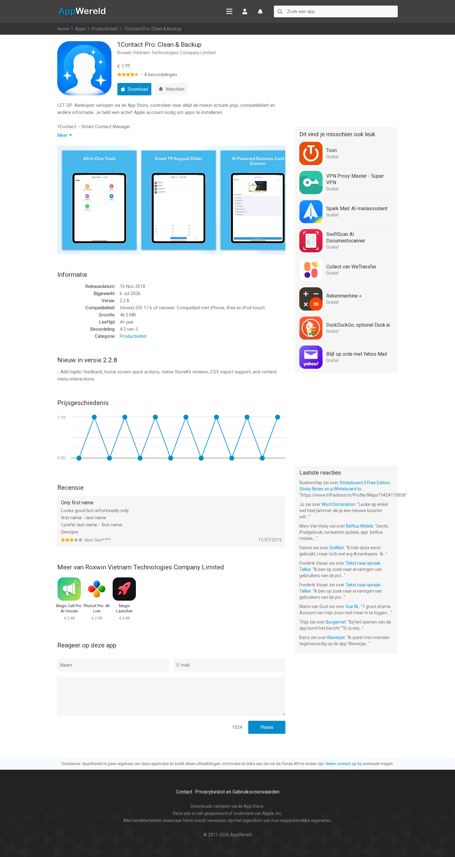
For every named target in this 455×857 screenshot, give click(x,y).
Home (63, 28)
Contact (184, 792)
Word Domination (338, 504)
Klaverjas (336, 637)
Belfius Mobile (359, 526)
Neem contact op (341, 763)
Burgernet (336, 622)
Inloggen (244, 11)
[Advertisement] (346, 80)
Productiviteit (105, 28)
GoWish (336, 547)
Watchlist (260, 11)
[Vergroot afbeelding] (99, 200)
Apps (80, 28)
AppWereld (82, 11)
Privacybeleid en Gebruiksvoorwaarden (237, 792)
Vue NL (352, 606)
